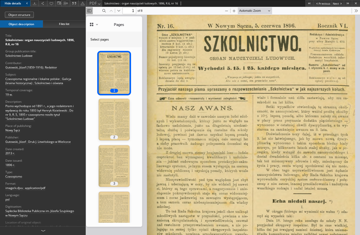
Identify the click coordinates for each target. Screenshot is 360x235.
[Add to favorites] (51, 3)
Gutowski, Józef (15, 142)
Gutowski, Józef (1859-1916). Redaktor (31, 67)
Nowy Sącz (12, 130)
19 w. (8, 94)
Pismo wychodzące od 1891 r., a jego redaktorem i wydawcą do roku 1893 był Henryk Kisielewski (39, 108)
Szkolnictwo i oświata (49, 83)
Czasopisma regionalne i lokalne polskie (32, 79)
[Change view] (58, 3)
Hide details (13, 3)
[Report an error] (82, 3)
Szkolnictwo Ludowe (19, 56)
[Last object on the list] (348, 3)
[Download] (34, 3)
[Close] (356, 3)
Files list (64, 24)
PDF (93, 3)
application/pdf (35, 188)
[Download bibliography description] (65, 3)
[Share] (43, 3)
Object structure (19, 15)
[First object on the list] (309, 3)
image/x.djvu (14, 188)
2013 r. (10, 153)
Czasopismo (13, 176)
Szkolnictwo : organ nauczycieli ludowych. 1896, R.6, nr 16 (39, 42)
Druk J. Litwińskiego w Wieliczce (49, 142)
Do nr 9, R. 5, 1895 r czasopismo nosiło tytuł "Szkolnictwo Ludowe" (39, 114)
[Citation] (74, 3)
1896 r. (10, 165)
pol (7, 199)
